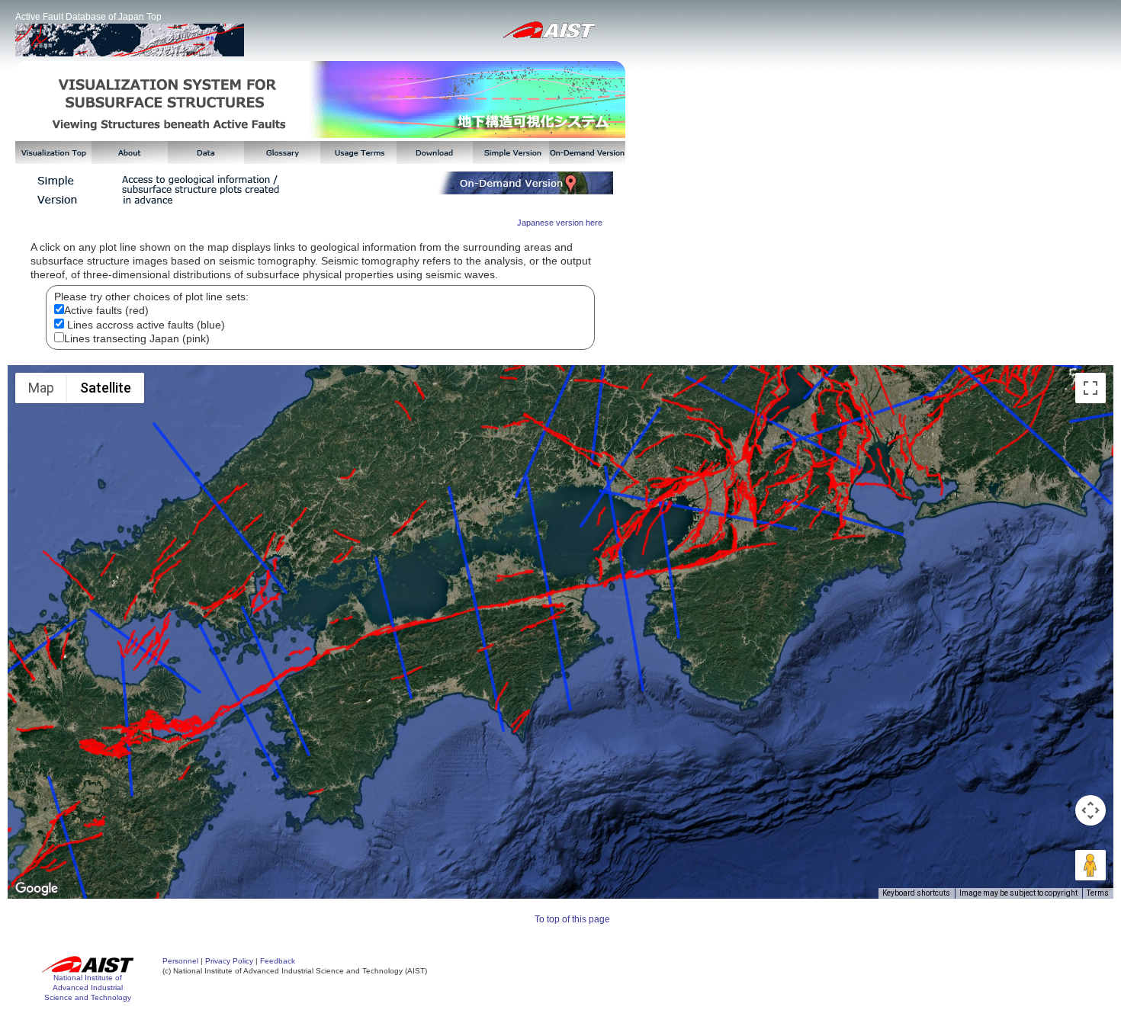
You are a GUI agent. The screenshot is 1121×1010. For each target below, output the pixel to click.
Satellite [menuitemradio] (105, 388)
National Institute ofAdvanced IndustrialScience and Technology (87, 987)
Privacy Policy (229, 961)
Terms (1098, 893)
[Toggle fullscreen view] (1090, 388)
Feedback (277, 961)
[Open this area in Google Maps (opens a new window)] (36, 889)
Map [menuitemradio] (41, 388)
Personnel (180, 961)
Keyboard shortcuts (916, 893)
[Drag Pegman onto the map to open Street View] (1090, 865)
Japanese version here (559, 222)
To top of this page (572, 919)
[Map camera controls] (1090, 810)
